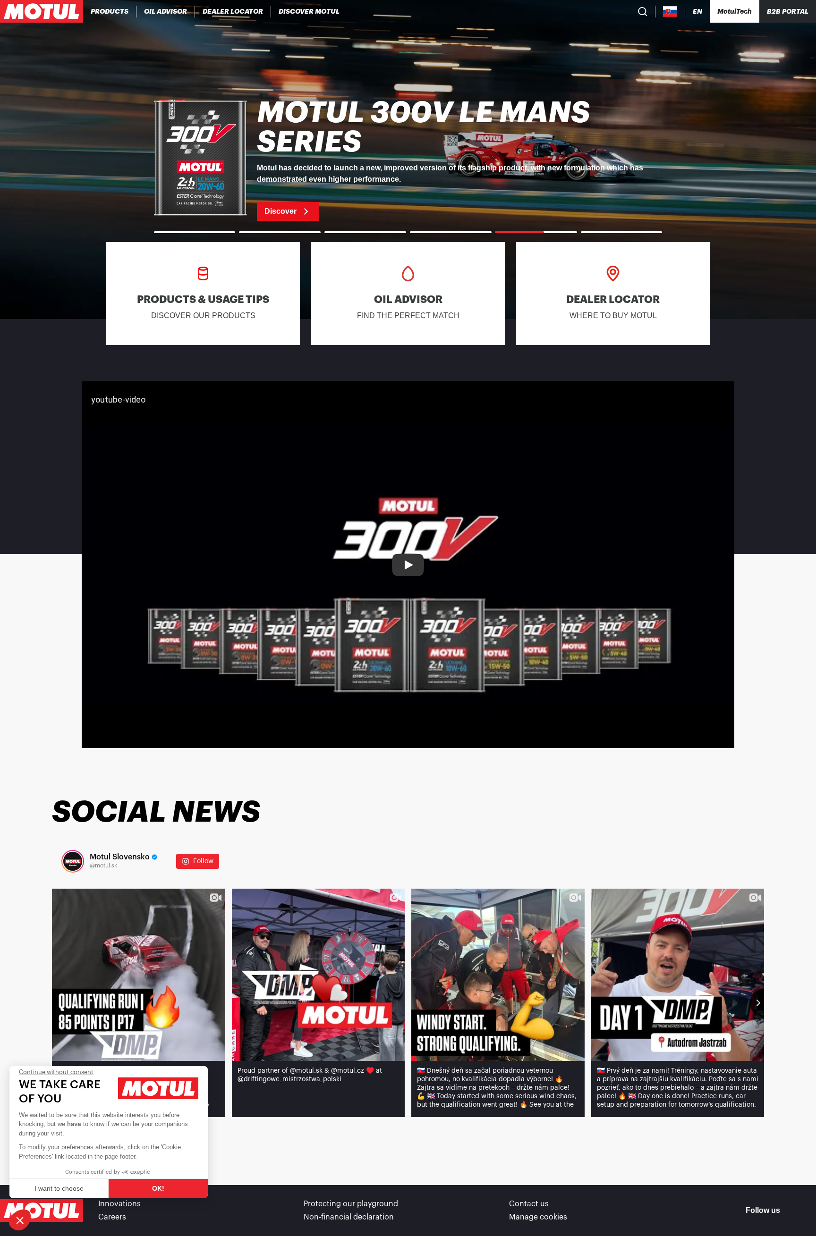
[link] (408, 159)
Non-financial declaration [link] (349, 1217)
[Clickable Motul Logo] (41, 11)
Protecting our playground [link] (351, 1204)
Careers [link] (112, 1217)
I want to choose (59, 1188)
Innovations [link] (119, 1204)
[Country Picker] (670, 11)
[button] (19, 1220)
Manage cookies (538, 1217)
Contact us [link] (529, 1204)
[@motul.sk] (72, 861)
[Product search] (642, 11)
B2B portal (787, 11)
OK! (158, 1188)
